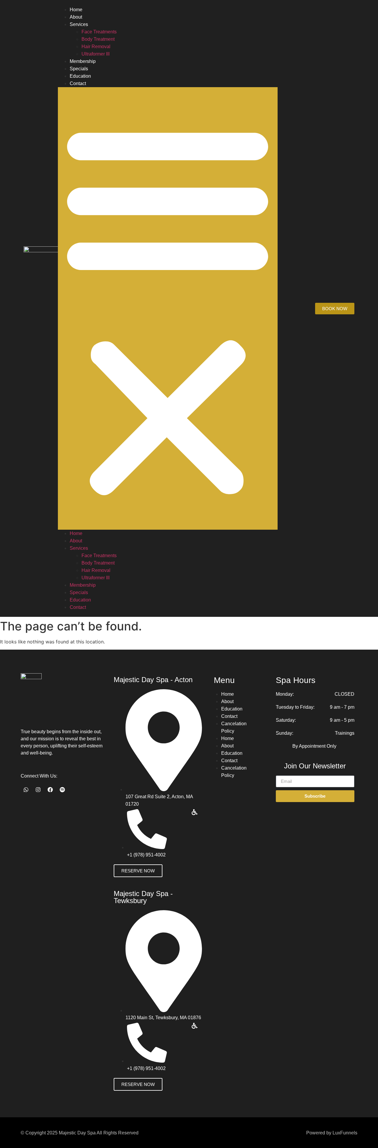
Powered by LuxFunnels (331, 1132)
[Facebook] (50, 789)
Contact (78, 83)
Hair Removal (96, 46)
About (76, 16)
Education (80, 76)
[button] (167, 308)
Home (76, 9)
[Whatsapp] (26, 789)
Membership (83, 61)
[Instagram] (38, 789)
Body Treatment (98, 39)
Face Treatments (99, 31)
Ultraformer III (96, 53)
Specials (79, 68)
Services (79, 24)
